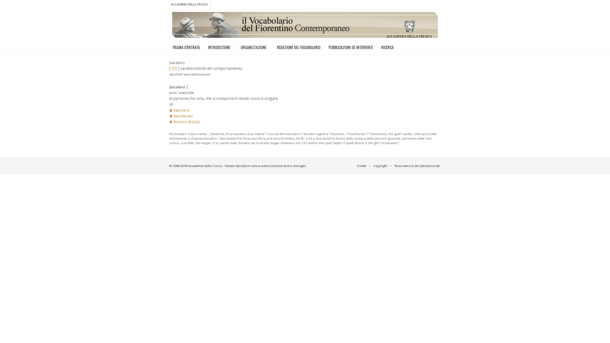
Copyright (380, 166)
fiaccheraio (183, 116)
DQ (174, 68)
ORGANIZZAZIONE (253, 47)
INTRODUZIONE (219, 47)
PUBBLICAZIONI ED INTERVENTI (351, 47)
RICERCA (387, 47)
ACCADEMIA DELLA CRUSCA (189, 4)
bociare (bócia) (186, 121)
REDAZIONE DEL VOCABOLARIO (298, 47)
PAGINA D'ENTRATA (186, 47)
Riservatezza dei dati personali (417, 166)
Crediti (361, 166)
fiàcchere (181, 110)
